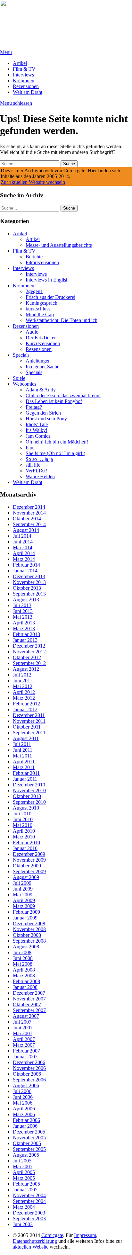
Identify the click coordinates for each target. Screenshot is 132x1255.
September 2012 (29, 663)
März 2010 (24, 836)
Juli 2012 (22, 674)
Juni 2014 (23, 541)
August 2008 (26, 946)
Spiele (19, 378)
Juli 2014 (22, 536)
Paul (30, 447)
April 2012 (24, 692)
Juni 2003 (23, 1224)
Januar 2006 (25, 1126)
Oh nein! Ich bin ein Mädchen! (57, 441)
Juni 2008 (23, 958)
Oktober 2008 (27, 935)
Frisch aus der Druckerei (50, 297)
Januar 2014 (25, 570)
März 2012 (24, 698)
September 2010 (29, 802)
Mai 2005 (22, 1166)
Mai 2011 (22, 755)
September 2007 (29, 1010)
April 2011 (24, 761)
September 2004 (29, 1201)
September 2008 (29, 941)
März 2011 (24, 767)
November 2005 (29, 1137)
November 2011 (29, 721)
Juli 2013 (22, 605)
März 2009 (24, 906)
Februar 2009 (26, 912)
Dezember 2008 (29, 923)
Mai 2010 (22, 825)
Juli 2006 (22, 1091)
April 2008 (24, 970)
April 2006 (24, 1108)
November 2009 (29, 860)
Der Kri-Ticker (41, 337)
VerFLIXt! (36, 470)
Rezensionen (26, 86)
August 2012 (26, 669)
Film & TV (24, 69)
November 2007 (29, 998)
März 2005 (24, 1178)
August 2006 (26, 1085)
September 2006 (29, 1079)
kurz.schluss (38, 308)
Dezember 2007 (29, 993)
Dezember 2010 (29, 784)
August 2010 (26, 808)
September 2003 (29, 1218)
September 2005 (29, 1149)
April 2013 (24, 622)
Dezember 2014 (29, 507)
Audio (32, 332)
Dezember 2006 (29, 1062)
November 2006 (29, 1068)
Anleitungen (38, 360)
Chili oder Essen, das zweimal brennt (63, 395)
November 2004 (29, 1195)
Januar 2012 (25, 709)
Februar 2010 (26, 842)
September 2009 (29, 871)
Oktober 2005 (27, 1143)
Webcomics (24, 384)
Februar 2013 (26, 634)
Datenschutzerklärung (35, 1241)
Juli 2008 (22, 952)
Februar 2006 (26, 1120)
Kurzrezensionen (43, 343)
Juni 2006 (23, 1097)
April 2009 (24, 900)
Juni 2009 (23, 889)
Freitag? (34, 407)
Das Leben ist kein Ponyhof (54, 401)
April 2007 (24, 1039)
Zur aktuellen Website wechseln (33, 182)
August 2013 (26, 599)
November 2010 (29, 790)
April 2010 (24, 831)
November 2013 (29, 582)
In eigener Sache (42, 366)
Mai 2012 (22, 686)
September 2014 (29, 524)
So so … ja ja (39, 459)
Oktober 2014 (27, 518)
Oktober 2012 (27, 657)
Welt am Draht (27, 92)
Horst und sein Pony (46, 418)
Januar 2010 (25, 848)
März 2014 (24, 559)
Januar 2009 (25, 917)
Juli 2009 (22, 883)
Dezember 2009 (29, 854)
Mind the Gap (40, 314)
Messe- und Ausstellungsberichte (59, 245)
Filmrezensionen (42, 262)
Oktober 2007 (27, 1004)
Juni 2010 (23, 819)
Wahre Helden (40, 476)
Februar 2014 (26, 565)
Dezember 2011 (29, 715)
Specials (21, 355)
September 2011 (29, 732)
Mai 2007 (22, 1033)
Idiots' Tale (37, 424)
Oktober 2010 (27, 796)
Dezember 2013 (29, 576)
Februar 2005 (26, 1184)
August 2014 (26, 530)
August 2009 (26, 877)
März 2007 (24, 1045)
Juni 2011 (22, 750)
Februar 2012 (26, 703)
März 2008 (24, 975)
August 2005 (26, 1155)
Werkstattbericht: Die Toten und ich (61, 320)
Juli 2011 (22, 744)
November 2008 (29, 929)
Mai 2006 (22, 1103)
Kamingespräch (41, 303)
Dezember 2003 (29, 1212)
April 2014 (24, 553)
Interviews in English (47, 279)
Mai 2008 (22, 964)
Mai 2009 (22, 894)
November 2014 (29, 512)
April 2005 (24, 1172)
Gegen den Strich (43, 413)
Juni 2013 (23, 611)
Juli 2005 (22, 1160)
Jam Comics (38, 436)
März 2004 (24, 1207)
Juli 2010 (22, 813)
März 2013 (24, 628)
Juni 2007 (23, 1027)
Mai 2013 (22, 617)
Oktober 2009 (27, 865)
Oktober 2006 (27, 1074)
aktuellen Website (30, 1247)
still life (33, 465)
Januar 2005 (25, 1189)
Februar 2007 (26, 1050)
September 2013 (29, 593)
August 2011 (26, 738)
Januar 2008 (25, 987)
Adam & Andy (41, 389)
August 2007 (26, 1016)
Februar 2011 (26, 773)
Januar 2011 (25, 779)
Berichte (34, 256)
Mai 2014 (22, 547)
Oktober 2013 (27, 588)
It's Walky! (36, 430)
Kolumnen (23, 80)
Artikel (20, 63)
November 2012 (29, 651)
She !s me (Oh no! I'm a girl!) (55, 453)
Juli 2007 (22, 1022)
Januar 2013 (25, 640)
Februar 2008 (26, 981)
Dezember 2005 (29, 1131)
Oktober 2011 (27, 727)
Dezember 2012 (29, 646)
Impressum (85, 1235)
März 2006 (24, 1114)
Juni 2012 (23, 680)
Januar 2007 (25, 1056)
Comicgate (52, 1235)
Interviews (23, 74)
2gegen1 (34, 291)
